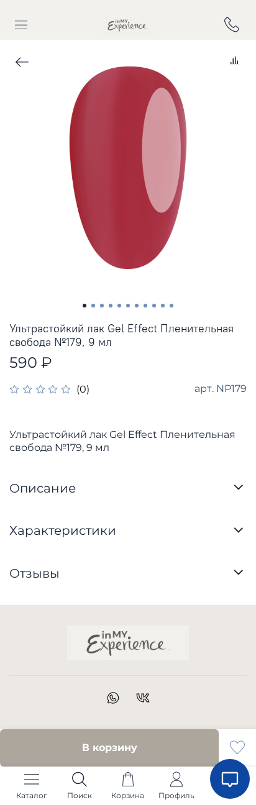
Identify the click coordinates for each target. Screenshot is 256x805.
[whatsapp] (113, 700)
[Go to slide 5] (119, 305)
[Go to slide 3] (102, 305)
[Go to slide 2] (93, 305)
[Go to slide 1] (84, 305)
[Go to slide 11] (171, 305)
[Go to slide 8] (145, 305)
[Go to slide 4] (110, 305)
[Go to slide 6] (128, 305)
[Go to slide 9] (154, 305)
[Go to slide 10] (163, 305)
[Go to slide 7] (137, 305)
